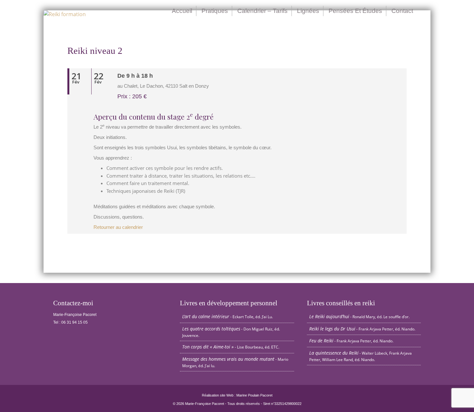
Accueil (182, 10)
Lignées (308, 10)
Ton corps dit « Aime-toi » (208, 347)
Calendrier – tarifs (262, 10)
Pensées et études (355, 10)
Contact (402, 10)
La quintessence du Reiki (334, 353)
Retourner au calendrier (118, 227)
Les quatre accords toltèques (211, 329)
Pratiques (215, 10)
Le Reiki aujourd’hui (329, 316)
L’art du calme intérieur (205, 316)
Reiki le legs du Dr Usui (332, 329)
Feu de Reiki (321, 341)
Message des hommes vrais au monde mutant (228, 359)
